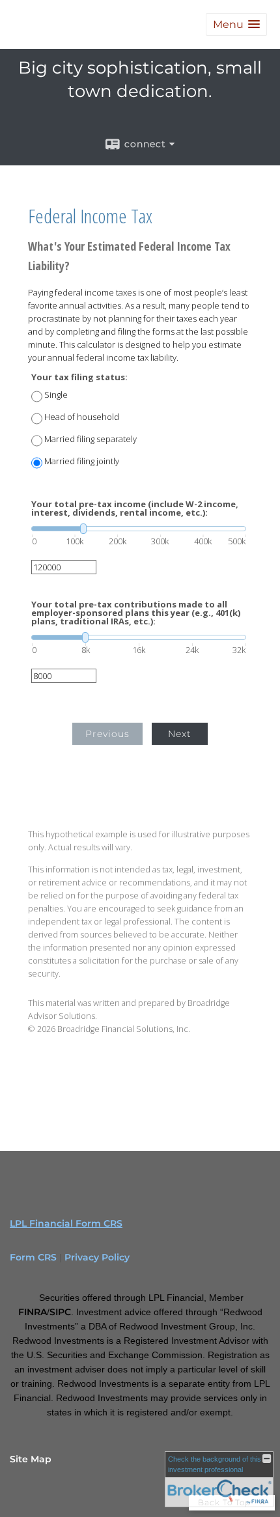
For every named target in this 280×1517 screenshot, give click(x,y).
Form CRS (33, 1257)
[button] (236, 24)
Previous (107, 734)
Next (179, 734)
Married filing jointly (81, 461)
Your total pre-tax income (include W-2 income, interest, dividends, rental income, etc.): (134, 508)
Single (56, 395)
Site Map (30, 1459)
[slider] (138, 528)
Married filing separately (90, 439)
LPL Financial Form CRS (66, 1223)
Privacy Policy (97, 1257)
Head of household (81, 417)
